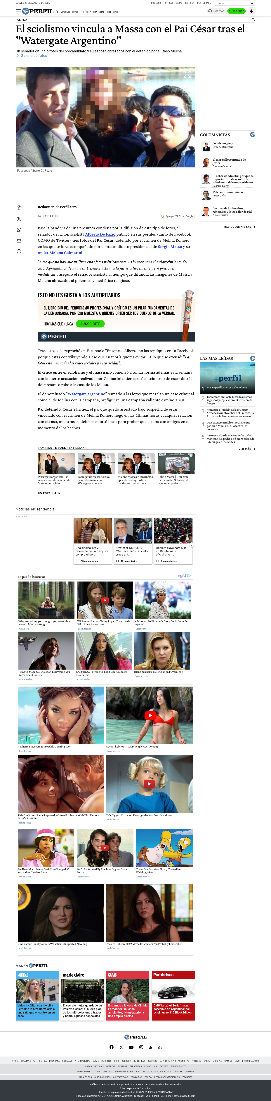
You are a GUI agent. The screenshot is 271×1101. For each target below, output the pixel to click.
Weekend (110, 1066)
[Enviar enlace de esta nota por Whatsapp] (19, 230)
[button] (105, 120)
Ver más (245, 448)
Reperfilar (139, 1061)
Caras (179, 3)
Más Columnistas (237, 226)
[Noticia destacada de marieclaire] (82, 975)
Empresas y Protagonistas (174, 1061)
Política (85, 12)
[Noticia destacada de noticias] (37, 975)
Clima (96, 1061)
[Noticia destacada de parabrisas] (173, 975)
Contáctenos (120, 1077)
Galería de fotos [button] (34, 56)
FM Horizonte (178, 1066)
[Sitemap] (160, 1047)
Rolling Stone (150, 1072)
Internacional (82, 1061)
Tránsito (187, 1077)
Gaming (228, 1061)
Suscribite (236, 11)
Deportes (106, 1061)
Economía (54, 1061)
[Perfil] (38, 965)
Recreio (179, 1072)
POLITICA (21, 19)
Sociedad (112, 12)
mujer (60, 252)
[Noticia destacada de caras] (127, 975)
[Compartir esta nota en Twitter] (19, 218)
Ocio (116, 1061)
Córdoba (126, 1061)
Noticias (168, 3)
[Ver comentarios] (252, 21)
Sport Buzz (166, 1072)
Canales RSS (85, 1077)
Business (156, 3)
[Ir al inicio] (37, 11)
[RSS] (150, 1047)
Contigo (107, 1072)
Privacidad (136, 1077)
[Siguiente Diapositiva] (191, 544)
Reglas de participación (167, 1077)
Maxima (190, 1072)
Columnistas (215, 134)
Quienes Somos (102, 1077)
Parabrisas (136, 1066)
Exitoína (189, 3)
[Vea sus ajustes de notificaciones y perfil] (251, 11)
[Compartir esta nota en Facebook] (19, 207)
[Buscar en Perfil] (252, 3)
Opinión (98, 12)
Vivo (237, 1061)
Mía (155, 1066)
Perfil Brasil (204, 3)
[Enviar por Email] (19, 241)
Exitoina (217, 1061)
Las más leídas (216, 358)
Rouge (147, 1066)
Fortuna (122, 1066)
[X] (121, 1047)
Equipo (148, 1077)
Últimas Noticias (66, 12)
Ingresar (218, 11)
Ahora (15, 1061)
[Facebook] (112, 1047)
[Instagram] (141, 1047)
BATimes (164, 1066)
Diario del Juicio (251, 1061)
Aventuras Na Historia (127, 1072)
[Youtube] (131, 1047)
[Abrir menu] (18, 11)
